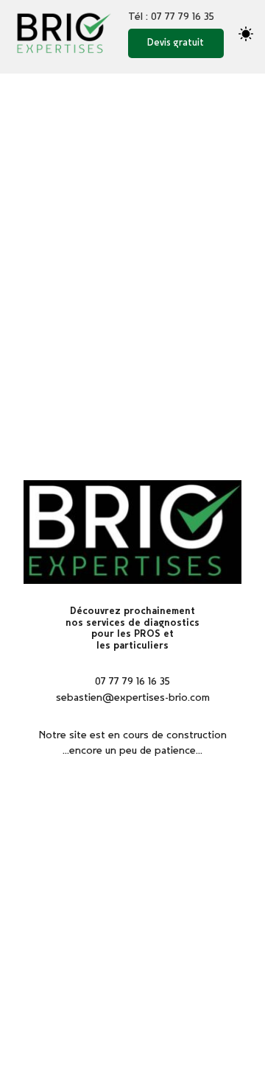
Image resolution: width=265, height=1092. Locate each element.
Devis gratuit (175, 43)
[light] (246, 33)
